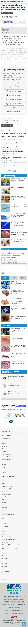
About (3, 518)
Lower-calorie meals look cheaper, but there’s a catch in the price (18, 197)
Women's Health (12, 391)
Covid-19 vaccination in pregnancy (9, 142)
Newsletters (5, 526)
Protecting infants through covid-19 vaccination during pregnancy (13, 163)
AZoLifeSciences (6, 577)
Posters (4, 467)
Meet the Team (6, 521)
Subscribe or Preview (13, 378)
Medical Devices (6, 459)
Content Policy (6, 542)
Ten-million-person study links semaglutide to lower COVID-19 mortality (19, 206)
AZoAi (3, 579)
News (3, 441)
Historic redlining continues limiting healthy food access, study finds (18, 330)
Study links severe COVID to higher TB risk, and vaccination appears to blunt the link (19, 232)
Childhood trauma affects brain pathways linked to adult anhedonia (19, 283)
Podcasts (4, 470)
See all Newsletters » (7, 399)
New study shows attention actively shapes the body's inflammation (18, 291)
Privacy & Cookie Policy (8, 539)
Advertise (4, 531)
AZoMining (5, 569)
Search (4, 523)
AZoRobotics (5, 563)
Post (3, 273)
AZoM (3, 553)
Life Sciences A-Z (6, 489)
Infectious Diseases (13, 384)
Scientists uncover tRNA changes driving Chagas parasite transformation (17, 338)
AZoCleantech (5, 558)
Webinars (4, 499)
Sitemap (4, 529)
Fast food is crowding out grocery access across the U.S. (18, 188)
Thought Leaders (6, 449)
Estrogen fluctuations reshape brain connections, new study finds (18, 308)
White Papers (5, 446)
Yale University (5, 28)
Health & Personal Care (8, 456)
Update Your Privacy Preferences (13, 610)
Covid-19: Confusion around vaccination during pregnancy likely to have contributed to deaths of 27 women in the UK (13, 157)
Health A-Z (5, 443)
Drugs (3, 462)
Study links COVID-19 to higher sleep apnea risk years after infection (19, 241)
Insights (4, 451)
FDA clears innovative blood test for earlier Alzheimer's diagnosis (18, 355)
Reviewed (6, 32)
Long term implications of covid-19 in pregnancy (12, 151)
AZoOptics (4, 561)
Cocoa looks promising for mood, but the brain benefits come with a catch (18, 316)
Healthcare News (13, 120)
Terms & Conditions (7, 537)
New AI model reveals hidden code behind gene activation (18, 345)
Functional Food (6, 438)
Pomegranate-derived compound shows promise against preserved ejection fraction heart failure (17, 301)
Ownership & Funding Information (11, 545)
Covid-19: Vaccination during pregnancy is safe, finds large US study (13, 147)
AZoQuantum (5, 571)
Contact (4, 534)
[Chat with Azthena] (24, 624)
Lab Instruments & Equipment (10, 486)
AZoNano (4, 555)
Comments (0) (4, 122)
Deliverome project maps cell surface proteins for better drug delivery (18, 363)
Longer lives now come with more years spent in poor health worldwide (18, 215)
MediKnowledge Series (8, 454)
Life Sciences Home (7, 481)
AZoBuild (4, 574)
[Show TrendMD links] (26, 170)
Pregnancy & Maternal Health (16, 376)
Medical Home (6, 435)
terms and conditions (12, 599)
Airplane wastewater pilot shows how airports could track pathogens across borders (17, 225)
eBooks (4, 464)
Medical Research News (13, 118)
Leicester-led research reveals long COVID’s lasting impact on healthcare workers (19, 180)
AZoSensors (5, 566)
